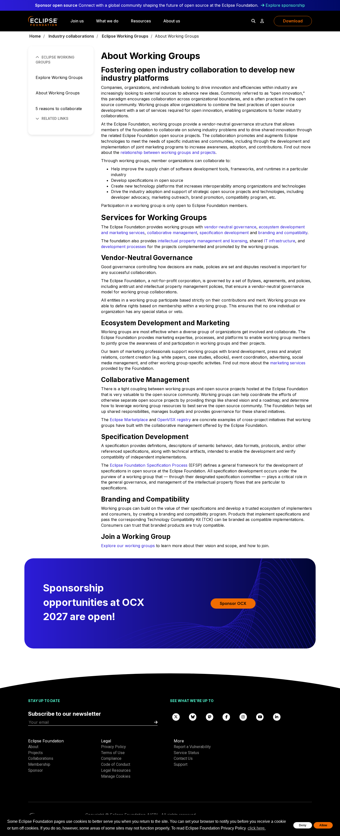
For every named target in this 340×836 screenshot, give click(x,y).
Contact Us (183, 758)
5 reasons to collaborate (59, 108)
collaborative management (172, 232)
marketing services (287, 362)
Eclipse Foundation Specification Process (148, 465)
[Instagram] (243, 716)
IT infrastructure (279, 240)
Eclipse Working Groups (125, 36)
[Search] (253, 20)
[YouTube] (260, 716)
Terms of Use (113, 752)
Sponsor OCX (233, 603)
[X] (176, 716)
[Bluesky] (193, 716)
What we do (107, 20)
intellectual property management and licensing (202, 240)
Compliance (111, 758)
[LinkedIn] (277, 716)
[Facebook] (226, 716)
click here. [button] (257, 828)
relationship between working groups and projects (168, 152)
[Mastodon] (209, 716)
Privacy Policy (113, 746)
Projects (35, 752)
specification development (224, 232)
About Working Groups (58, 92)
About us (171, 20)
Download (293, 20)
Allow (323, 825)
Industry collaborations (71, 36)
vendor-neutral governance (230, 226)
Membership (39, 764)
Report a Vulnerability (192, 746)
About (33, 746)
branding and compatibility (282, 232)
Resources (141, 20)
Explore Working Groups (59, 77)
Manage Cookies (115, 776)
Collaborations (40, 758)
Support (180, 764)
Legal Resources (116, 770)
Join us (77, 20)
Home (35, 36)
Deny (302, 825)
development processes (123, 246)
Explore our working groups (128, 545)
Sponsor (35, 770)
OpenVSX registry (174, 419)
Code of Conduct (115, 764)
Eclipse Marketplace (129, 419)
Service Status (186, 752)
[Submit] (156, 722)
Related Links (55, 118)
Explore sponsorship (285, 5)
